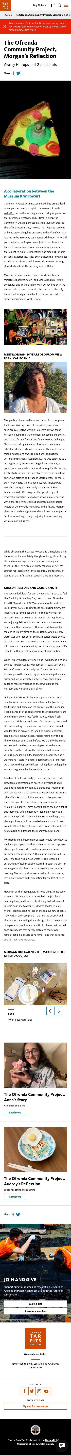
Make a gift (35, 1303)
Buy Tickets (39, 5)
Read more (15, 1112)
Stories (8, 14)
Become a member (35, 1311)
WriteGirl (9, 213)
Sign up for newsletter (35, 1406)
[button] (62, 1446)
